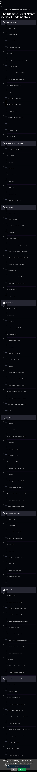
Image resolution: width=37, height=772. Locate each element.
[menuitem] (1, 4)
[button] (1, 1)
